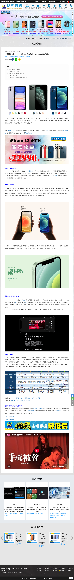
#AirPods (56, 513)
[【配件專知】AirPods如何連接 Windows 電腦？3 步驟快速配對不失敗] (59, 492)
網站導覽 (70, 570)
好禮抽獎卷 (31, 411)
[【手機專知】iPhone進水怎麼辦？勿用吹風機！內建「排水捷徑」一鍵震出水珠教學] (37, 492)
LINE (73, 399)
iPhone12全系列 (12, 131)
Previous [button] (2, 23)
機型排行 (32, 8)
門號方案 (60, 8)
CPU (56, 176)
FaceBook (72, 396)
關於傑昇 (71, 8)
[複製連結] (19, 59)
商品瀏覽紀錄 (72, 401)
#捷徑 (41, 513)
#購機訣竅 (27, 57)
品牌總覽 (39, 568)
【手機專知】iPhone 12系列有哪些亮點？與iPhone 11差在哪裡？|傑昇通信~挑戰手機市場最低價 (14, 8)
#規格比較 (15, 57)
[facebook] (52, 1)
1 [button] (32, 35)
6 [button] (39, 35)
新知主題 (39, 570)
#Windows (53, 517)
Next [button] (71, 23)
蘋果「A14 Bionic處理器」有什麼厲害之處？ (22, 400)
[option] (37, 23)
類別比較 (47, 570)
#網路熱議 (20, 513)
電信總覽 (70, 568)
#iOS (11, 57)
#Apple (9, 513)
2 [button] (34, 35)
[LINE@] (45, 1)
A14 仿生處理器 (30, 171)
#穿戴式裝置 (63, 513)
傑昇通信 (35, 408)
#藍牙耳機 (52, 515)
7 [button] (41, 35)
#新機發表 (21, 57)
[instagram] (37, 1)
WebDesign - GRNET (47, 578)
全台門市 (47, 131)
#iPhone (7, 57)
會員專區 (62, 1)
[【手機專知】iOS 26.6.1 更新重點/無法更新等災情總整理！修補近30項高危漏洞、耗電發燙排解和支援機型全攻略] (14, 492)
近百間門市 (58, 411)
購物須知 (62, 570)
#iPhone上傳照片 (60, 515)
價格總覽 (27, 8)
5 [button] (38, 35)
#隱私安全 (14, 513)
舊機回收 (49, 8)
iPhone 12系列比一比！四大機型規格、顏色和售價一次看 (25, 398)
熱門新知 (55, 570)
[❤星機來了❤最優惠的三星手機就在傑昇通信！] (37, 23)
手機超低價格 (28, 133)
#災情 (6, 515)
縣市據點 (55, 568)
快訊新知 (65, 8)
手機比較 (43, 8)
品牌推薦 (47, 568)
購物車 (68, 2)
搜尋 (71, 1)
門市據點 (54, 8)
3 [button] (35, 35)
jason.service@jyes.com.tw (14, 573)
